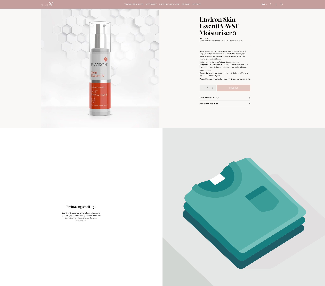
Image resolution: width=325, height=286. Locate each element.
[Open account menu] (276, 4)
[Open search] (270, 4)
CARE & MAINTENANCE (209, 98)
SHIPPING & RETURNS (209, 103)
